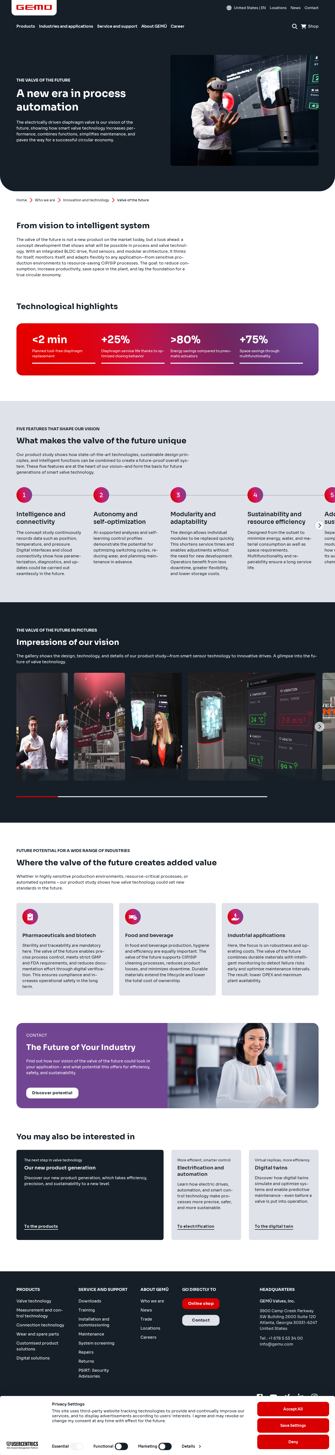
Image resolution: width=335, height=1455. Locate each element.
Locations (150, 1328)
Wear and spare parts (37, 1334)
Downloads (89, 1301)
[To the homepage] (34, 7)
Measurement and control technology (39, 1313)
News (146, 1310)
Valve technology (33, 1301)
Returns (86, 1361)
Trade (146, 1319)
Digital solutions (33, 1358)
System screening (96, 1343)
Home (21, 200)
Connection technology (40, 1325)
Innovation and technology (86, 200)
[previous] (15, 525)
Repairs (86, 1352)
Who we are (45, 200)
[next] (319, 525)
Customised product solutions (37, 1346)
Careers (148, 1337)
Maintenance (91, 1334)
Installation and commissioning (93, 1322)
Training (86, 1310)
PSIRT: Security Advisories (93, 1373)
